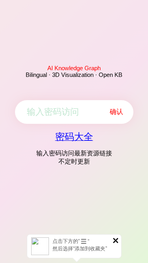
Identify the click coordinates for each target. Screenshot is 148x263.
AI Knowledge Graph (74, 68)
